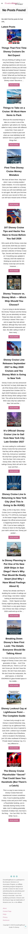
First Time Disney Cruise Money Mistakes (14, 171)
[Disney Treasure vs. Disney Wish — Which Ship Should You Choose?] (14, 283)
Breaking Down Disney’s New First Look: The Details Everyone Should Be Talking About (14, 646)
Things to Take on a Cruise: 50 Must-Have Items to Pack (14, 111)
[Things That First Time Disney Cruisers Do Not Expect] (14, 37)
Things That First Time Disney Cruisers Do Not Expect (14, 52)
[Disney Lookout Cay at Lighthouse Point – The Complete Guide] (14, 698)
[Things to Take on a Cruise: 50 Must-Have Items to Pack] (14, 97)
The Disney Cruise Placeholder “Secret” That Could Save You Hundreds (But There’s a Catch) (14, 778)
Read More (14, 85)
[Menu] (2, 3)
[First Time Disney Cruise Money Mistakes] (14, 157)
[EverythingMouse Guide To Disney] (14, 3)
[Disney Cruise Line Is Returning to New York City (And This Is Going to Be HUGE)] (14, 484)
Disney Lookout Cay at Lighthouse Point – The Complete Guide (14, 712)
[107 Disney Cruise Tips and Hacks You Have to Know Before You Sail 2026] (14, 217)
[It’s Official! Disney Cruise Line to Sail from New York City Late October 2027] (14, 420)
